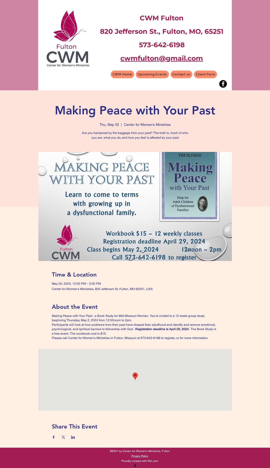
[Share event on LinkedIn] (73, 437)
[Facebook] (223, 84)
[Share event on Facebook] (54, 437)
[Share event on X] (63, 437)
